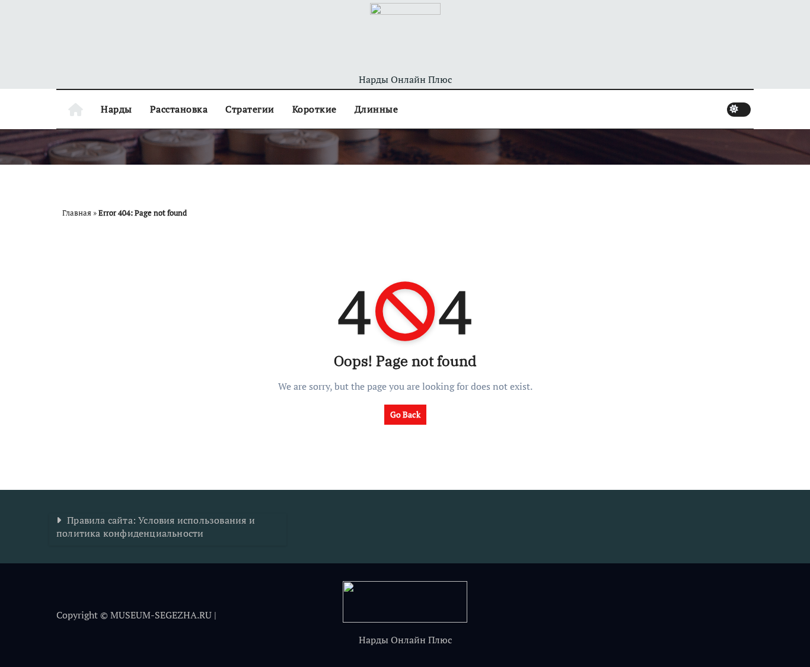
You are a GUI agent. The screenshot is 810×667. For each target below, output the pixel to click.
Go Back (405, 414)
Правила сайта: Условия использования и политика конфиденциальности (155, 527)
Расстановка (179, 109)
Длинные (376, 109)
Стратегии (250, 109)
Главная (76, 212)
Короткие (314, 109)
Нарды (116, 109)
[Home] (75, 109)
